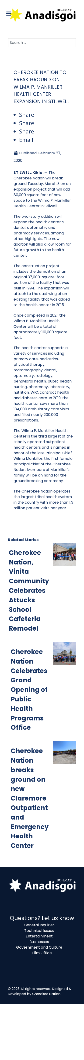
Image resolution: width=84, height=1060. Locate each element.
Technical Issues (39, 930)
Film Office (42, 953)
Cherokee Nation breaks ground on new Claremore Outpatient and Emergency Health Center (30, 798)
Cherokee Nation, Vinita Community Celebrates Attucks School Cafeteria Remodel (29, 590)
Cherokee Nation (46, 994)
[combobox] (42, 42)
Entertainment (39, 936)
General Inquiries (39, 925)
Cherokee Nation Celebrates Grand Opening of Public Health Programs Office (29, 689)
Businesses (39, 941)
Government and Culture (39, 947)
